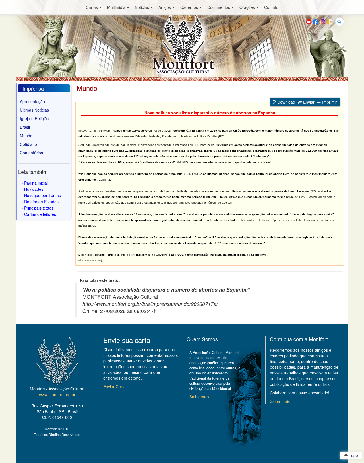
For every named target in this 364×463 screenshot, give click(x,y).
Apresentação (32, 101)
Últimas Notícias (34, 110)
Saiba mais (199, 397)
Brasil (25, 127)
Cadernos (189, 7)
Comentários (31, 152)
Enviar (308, 102)
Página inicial (36, 183)
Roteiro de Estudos (41, 201)
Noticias (142, 7)
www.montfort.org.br (57, 394)
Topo (353, 455)
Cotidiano (28, 144)
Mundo (26, 135)
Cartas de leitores (40, 214)
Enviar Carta (114, 386)
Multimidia (116, 7)
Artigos (164, 7)
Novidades (33, 189)
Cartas (92, 7)
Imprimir (329, 102)
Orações (247, 7)
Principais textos (38, 208)
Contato (271, 7)
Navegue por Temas (42, 195)
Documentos (218, 7)
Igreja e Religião (34, 118)
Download (285, 102)
